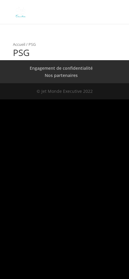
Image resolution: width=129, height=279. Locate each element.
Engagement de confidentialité (61, 68)
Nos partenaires (61, 75)
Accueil (19, 44)
